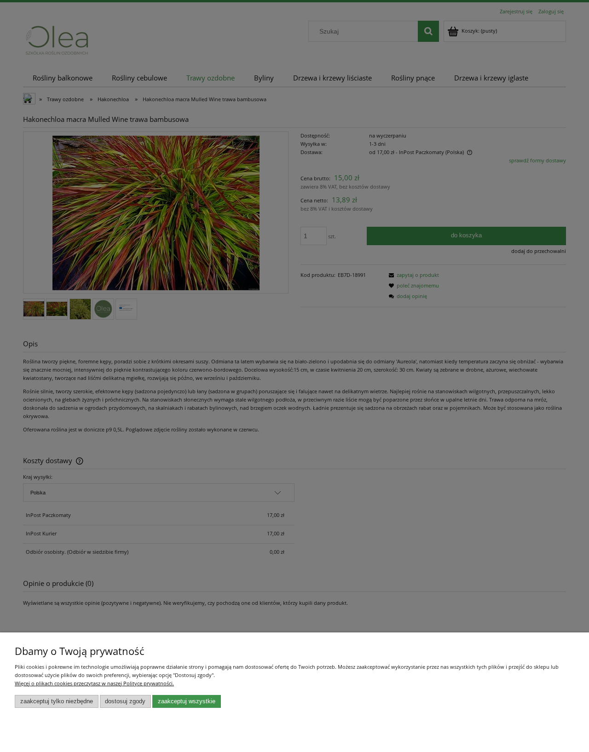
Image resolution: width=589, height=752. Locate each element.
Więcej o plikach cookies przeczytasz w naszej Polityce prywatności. (94, 683)
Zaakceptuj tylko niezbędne (56, 701)
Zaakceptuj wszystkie (186, 701)
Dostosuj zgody (125, 701)
